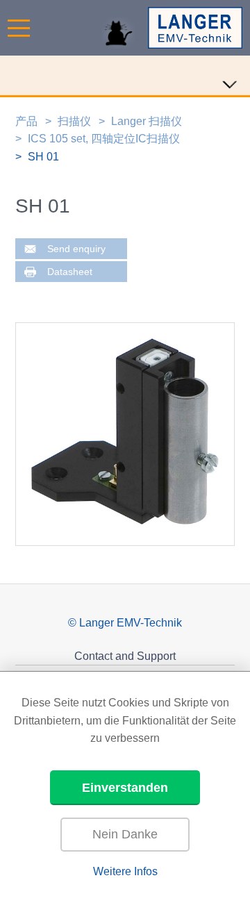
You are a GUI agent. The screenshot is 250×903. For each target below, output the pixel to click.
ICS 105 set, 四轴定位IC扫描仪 (104, 138)
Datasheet (69, 272)
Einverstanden (125, 788)
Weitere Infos (125, 871)
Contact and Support (125, 656)
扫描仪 (74, 121)
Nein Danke (125, 834)
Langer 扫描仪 (146, 121)
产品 (26, 121)
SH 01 (43, 157)
